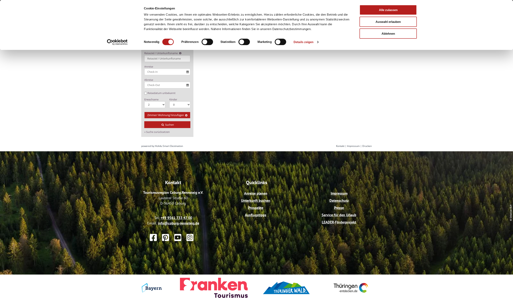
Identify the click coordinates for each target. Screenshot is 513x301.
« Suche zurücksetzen (157, 132)
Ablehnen (388, 33)
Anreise (148, 66)
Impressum (353, 146)
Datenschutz (339, 200)
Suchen (169, 124)
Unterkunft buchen (255, 200)
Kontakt (340, 146)
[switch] (207, 42)
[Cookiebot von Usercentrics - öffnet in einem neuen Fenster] (117, 42)
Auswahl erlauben (388, 21)
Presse (339, 207)
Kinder (173, 99)
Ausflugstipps (255, 215)
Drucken (367, 146)
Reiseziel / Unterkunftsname (161, 53)
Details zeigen (303, 42)
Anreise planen (255, 193)
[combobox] (167, 58)
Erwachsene (151, 99)
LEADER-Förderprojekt (339, 222)
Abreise (148, 80)
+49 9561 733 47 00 (176, 217)
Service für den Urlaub (339, 215)
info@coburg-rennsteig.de (178, 223)
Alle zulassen (388, 10)
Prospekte (255, 207)
